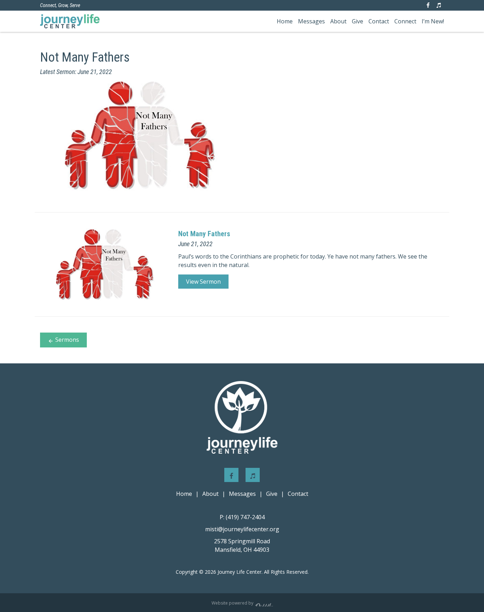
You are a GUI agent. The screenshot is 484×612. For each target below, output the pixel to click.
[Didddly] (264, 602)
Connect (405, 21)
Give (357, 21)
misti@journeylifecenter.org (242, 529)
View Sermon (203, 281)
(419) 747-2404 (242, 517)
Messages (311, 21)
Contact (378, 21)
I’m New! (433, 21)
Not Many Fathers (204, 234)
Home (285, 21)
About (338, 21)
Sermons (67, 340)
